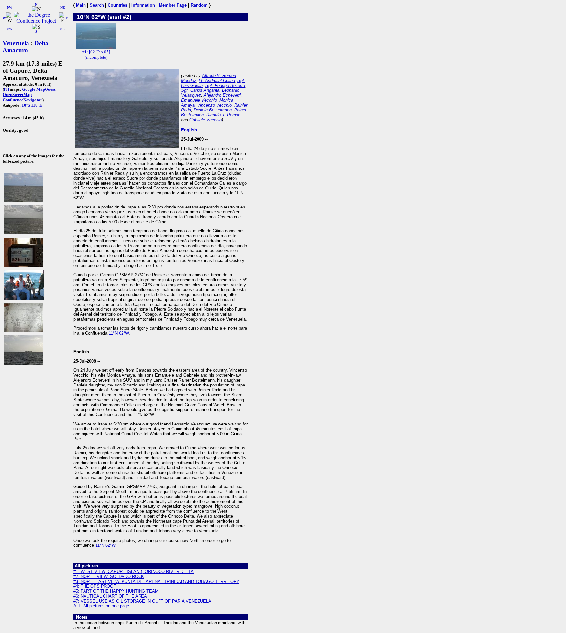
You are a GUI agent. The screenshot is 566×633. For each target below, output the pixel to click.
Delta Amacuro (25, 47)
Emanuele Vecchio (199, 100)
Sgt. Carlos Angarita (200, 90)
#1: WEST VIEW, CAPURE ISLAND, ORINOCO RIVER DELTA (133, 571)
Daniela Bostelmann (213, 110)
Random (199, 5)
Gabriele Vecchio (205, 119)
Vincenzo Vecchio (214, 105)
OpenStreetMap (17, 94)
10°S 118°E (32, 105)
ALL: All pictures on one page (101, 605)
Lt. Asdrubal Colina (217, 80)
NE (62, 7)
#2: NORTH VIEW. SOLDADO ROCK (108, 576)
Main (81, 5)
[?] (6, 89)
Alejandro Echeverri (222, 95)
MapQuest (45, 89)
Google (28, 89)
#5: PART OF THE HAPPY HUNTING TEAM (116, 591)
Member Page (173, 5)
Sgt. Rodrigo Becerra (225, 85)
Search (97, 5)
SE (62, 28)
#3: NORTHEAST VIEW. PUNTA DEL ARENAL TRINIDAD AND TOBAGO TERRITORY (156, 581)
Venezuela (16, 43)
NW (9, 7)
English (189, 130)
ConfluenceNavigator (22, 99)
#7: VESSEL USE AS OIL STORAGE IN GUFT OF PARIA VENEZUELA (142, 601)
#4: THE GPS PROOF (94, 586)
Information (143, 5)
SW (9, 28)
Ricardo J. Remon (223, 114)
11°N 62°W (119, 333)
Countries (117, 5)
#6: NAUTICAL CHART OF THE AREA (110, 596)
